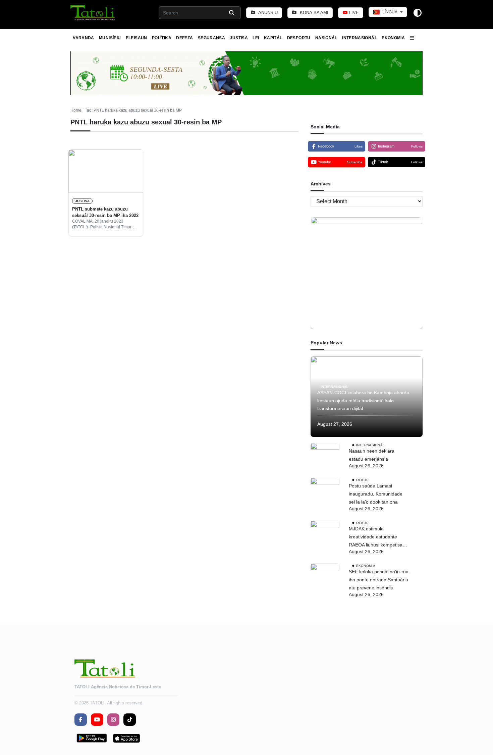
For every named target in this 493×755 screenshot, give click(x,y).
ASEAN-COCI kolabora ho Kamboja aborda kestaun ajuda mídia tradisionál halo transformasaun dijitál (363, 400)
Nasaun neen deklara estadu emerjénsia (371, 455)
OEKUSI (363, 480)
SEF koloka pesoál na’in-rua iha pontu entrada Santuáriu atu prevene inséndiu (378, 579)
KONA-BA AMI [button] (313, 12)
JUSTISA (239, 38)
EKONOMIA (393, 38)
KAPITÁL (273, 38)
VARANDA (83, 38)
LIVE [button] (353, 12)
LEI (256, 38)
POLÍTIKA (161, 38)
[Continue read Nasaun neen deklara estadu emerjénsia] (325, 457)
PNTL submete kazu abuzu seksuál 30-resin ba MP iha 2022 (105, 212)
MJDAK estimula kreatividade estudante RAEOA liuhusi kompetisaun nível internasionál (378, 537)
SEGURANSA (211, 38)
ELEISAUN (136, 38)
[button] (93, 13)
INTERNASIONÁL (359, 38)
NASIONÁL (326, 38)
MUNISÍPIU (110, 38)
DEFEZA (184, 38)
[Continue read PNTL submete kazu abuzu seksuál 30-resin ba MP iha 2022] (105, 171)
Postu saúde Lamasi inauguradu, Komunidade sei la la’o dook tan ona (375, 494)
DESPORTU (299, 38)
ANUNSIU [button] (267, 12)
